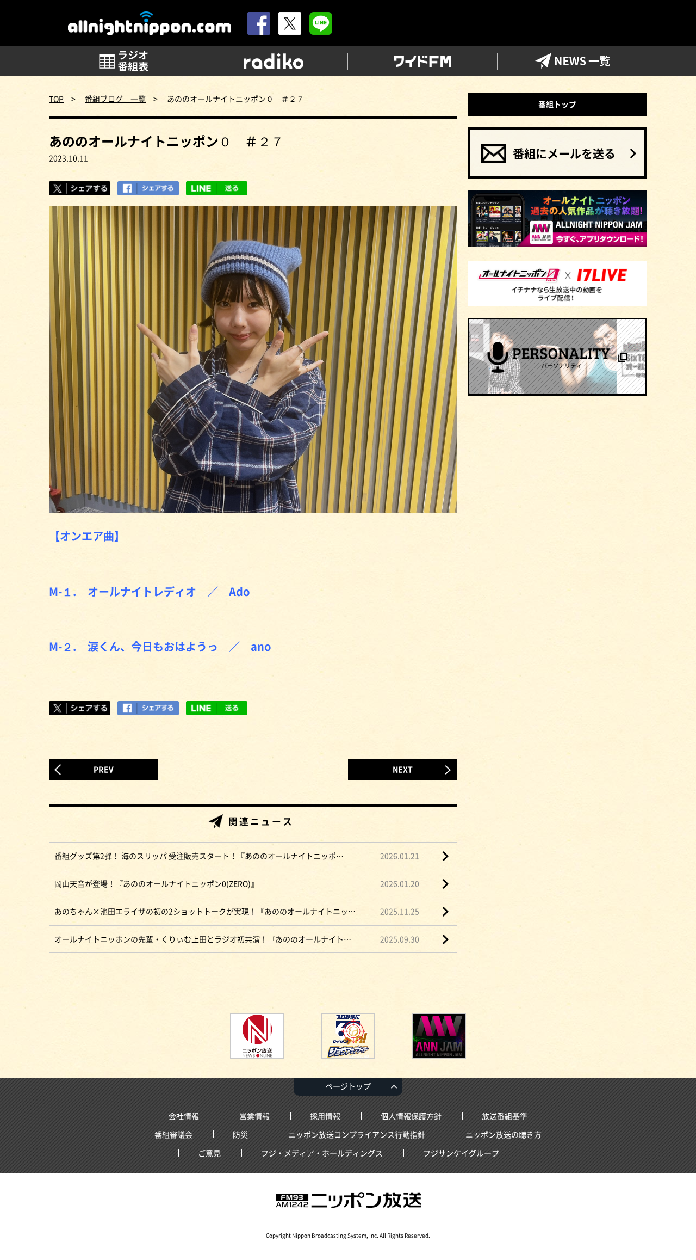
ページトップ (348, 1085)
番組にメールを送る (564, 153)
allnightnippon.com (149, 23)
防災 (240, 1134)
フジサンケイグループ (461, 1153)
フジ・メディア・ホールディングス (322, 1153)
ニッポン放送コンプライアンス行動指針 (356, 1134)
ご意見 (209, 1153)
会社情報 (184, 1116)
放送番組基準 (504, 1116)
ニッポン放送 (348, 1200)
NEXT (403, 769)
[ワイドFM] (423, 61)
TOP (56, 98)
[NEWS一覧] (572, 61)
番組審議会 (173, 1134)
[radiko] (273, 61)
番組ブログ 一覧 (115, 98)
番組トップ (557, 104)
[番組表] (123, 61)
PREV (104, 769)
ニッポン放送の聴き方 (503, 1134)
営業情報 (254, 1116)
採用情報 (325, 1116)
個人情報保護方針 (411, 1116)
